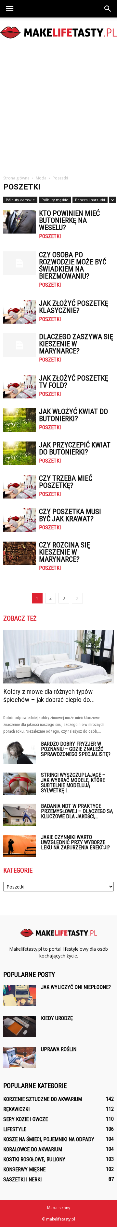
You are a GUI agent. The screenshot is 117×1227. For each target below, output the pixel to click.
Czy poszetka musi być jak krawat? (70, 515)
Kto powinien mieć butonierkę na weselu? (69, 220)
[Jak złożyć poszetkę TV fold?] (19, 386)
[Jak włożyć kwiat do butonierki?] (19, 420)
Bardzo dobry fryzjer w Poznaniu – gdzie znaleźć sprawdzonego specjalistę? (75, 749)
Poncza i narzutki (90, 199)
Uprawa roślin (58, 1049)
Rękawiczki (16, 1109)
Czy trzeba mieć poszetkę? (65, 481)
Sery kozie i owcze (25, 1119)
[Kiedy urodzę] (19, 1027)
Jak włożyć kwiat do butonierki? (73, 415)
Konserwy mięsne (24, 1169)
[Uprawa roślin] (19, 1058)
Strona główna (16, 178)
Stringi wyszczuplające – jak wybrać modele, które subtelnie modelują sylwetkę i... (73, 783)
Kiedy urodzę (57, 1018)
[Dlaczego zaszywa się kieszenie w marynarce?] (19, 345)
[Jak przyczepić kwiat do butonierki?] (19, 453)
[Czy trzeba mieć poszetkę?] (19, 487)
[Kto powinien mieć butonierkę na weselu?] (19, 222)
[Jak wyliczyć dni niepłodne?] (19, 995)
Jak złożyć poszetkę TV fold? (73, 381)
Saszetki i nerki (22, 1179)
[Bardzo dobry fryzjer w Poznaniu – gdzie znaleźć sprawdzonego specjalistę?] (19, 752)
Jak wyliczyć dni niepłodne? (76, 987)
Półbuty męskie (55, 199)
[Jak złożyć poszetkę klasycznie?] (19, 312)
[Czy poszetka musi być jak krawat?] (19, 520)
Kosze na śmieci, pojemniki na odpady (48, 1139)
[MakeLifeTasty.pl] (58, 33)
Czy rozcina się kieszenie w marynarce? (64, 552)
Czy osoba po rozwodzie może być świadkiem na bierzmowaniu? (72, 265)
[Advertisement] (58, 108)
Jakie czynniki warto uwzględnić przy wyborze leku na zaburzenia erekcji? (75, 842)
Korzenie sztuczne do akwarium (42, 1099)
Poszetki (50, 236)
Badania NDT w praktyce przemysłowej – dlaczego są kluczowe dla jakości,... (77, 811)
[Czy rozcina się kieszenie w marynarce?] (19, 553)
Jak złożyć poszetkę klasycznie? (73, 307)
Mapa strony (58, 1207)
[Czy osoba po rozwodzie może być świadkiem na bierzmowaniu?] (19, 263)
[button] (108, 8)
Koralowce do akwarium (32, 1149)
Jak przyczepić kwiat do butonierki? (74, 448)
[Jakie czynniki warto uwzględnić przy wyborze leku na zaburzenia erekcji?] (19, 846)
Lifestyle (14, 1129)
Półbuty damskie (20, 199)
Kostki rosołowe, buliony (34, 1159)
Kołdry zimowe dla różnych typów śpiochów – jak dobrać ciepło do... (49, 696)
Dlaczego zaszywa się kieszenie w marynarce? (76, 344)
